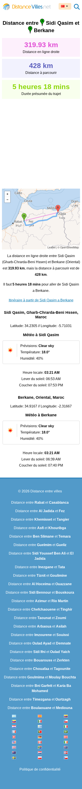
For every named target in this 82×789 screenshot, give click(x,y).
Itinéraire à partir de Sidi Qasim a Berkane (41, 300)
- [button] (7, 200)
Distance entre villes (46, 491)
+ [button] (7, 194)
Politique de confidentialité (40, 769)
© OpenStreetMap (68, 247)
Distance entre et (40, 502)
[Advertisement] (41, 140)
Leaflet (51, 247)
